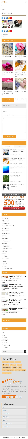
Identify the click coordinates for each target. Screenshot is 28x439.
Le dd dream (5, 362)
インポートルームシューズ (8, 225)
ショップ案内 (4, 337)
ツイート (3, 324)
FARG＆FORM (10, 370)
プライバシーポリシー (6, 345)
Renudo (11, 362)
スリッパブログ (5, 347)
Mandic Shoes (5, 364)
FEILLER (15, 367)
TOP (3, 332)
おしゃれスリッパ (6, 233)
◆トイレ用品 (4, 256)
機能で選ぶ (4, 243)
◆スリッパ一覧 (5, 218)
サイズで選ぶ (5, 238)
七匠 (20, 367)
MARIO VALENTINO (6, 367)
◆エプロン (4, 266)
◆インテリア (4, 263)
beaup (7, 34)
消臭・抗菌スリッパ (7, 248)
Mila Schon (13, 364)
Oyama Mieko (13, 286)
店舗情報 (20, 146)
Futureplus (17, 370)
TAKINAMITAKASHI (6, 372)
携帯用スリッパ (5, 228)
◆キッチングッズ (5, 258)
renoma (19, 364)
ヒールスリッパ (5, 230)
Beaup (11, 278)
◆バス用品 (4, 253)
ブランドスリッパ (6, 223)
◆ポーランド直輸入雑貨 (7, 268)
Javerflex (18, 362)
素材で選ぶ (4, 251)
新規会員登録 (4, 340)
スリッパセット (5, 220)
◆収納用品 (4, 261)
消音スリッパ (5, 235)
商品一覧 (3, 335)
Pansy (23, 370)
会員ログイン (4, 342)
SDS (4, 370)
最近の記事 (7, 146)
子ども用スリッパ (7, 240)
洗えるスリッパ (6, 246)
